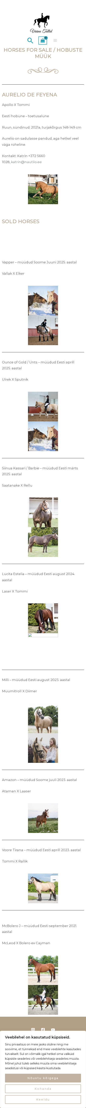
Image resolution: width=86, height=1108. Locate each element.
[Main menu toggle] (55, 40)
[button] (30, 40)
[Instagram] (33, 1030)
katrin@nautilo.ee (26, 162)
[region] (43, 1069)
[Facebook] (43, 1030)
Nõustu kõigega (43, 1078)
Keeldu (43, 1099)
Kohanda (43, 1089)
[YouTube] (53, 1030)
